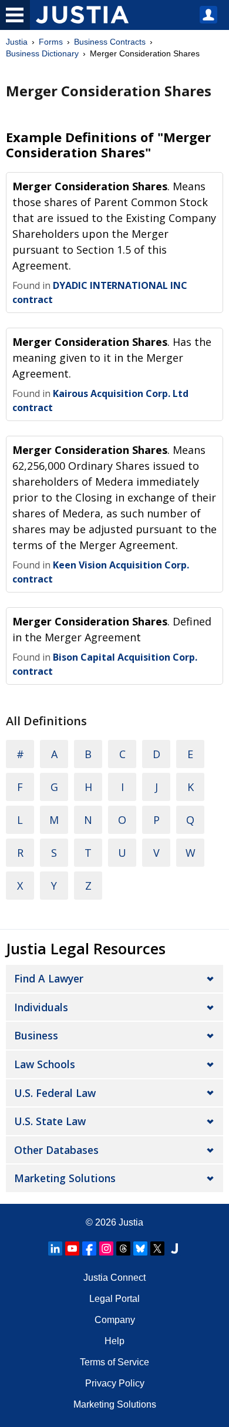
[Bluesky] (140, 1248)
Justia (17, 41)
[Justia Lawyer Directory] (174, 1248)
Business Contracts (110, 41)
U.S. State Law (50, 1121)
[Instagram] (106, 1248)
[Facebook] (89, 1248)
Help (114, 1341)
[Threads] (123, 1248)
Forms (51, 41)
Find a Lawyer (48, 978)
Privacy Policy (114, 1383)
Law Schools (44, 1064)
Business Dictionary (42, 53)
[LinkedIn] (55, 1248)
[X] (157, 1248)
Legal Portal (114, 1299)
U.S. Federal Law (55, 1093)
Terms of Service (114, 1362)
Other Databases (56, 1150)
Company (115, 1320)
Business (36, 1035)
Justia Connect (114, 1278)
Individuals (41, 1007)
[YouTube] (72, 1248)
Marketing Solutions (65, 1178)
